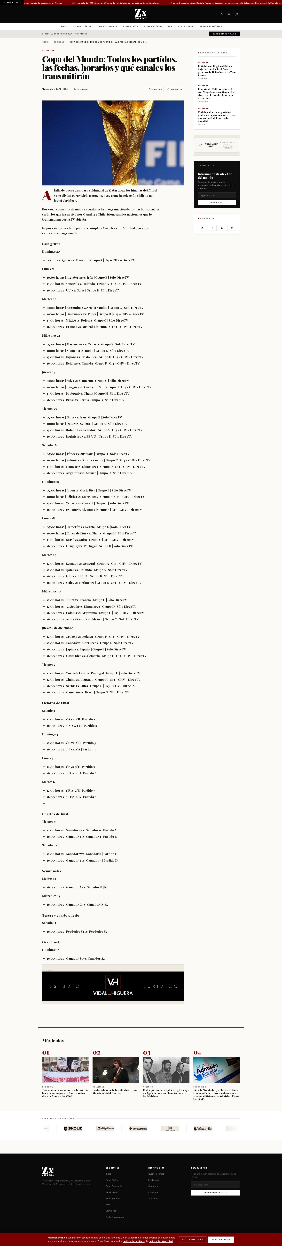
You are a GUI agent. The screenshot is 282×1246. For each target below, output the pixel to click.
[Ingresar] (237, 14)
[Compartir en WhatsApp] (222, 228)
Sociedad (59, 42)
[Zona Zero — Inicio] (141, 14)
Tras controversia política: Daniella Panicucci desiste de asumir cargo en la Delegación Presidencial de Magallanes (167, 3)
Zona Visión (130, 26)
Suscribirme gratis (215, 1193)
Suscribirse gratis (224, 34)
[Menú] (45, 14)
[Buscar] (229, 14)
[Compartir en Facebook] (212, 228)
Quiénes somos (156, 1173)
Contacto (153, 1186)
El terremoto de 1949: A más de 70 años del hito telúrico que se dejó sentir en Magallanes (58, 3)
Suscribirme (217, 202)
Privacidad (153, 1192)
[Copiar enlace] (231, 228)
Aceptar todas (221, 1239)
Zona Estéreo (153, 26)
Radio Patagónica (211, 26)
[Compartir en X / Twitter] (202, 228)
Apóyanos (153, 1198)
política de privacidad (161, 1241)
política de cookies (133, 1241)
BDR (170, 26)
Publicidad (153, 1180)
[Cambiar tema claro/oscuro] (222, 14)
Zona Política (82, 26)
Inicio (63, 26)
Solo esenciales (192, 1239)
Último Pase (186, 26)
